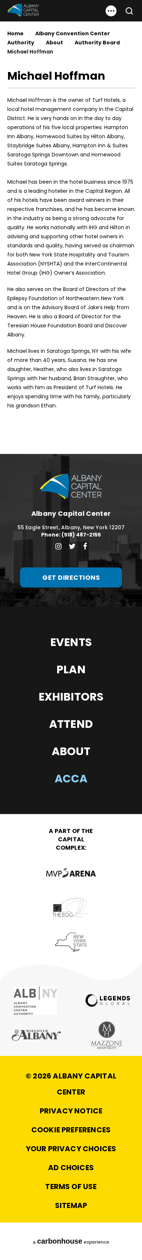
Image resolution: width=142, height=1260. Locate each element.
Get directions (71, 577)
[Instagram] (58, 546)
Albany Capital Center (23, 10)
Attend (71, 724)
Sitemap (71, 1205)
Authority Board (97, 42)
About (54, 42)
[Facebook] (85, 546)
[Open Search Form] (126, 11)
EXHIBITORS (71, 697)
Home (15, 33)
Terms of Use (70, 1186)
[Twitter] (72, 546)
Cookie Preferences (71, 1130)
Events (71, 642)
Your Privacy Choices (71, 1149)
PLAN (71, 669)
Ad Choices (71, 1168)
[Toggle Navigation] (111, 10)
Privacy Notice (71, 1111)
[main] (71, 227)
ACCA (71, 778)
